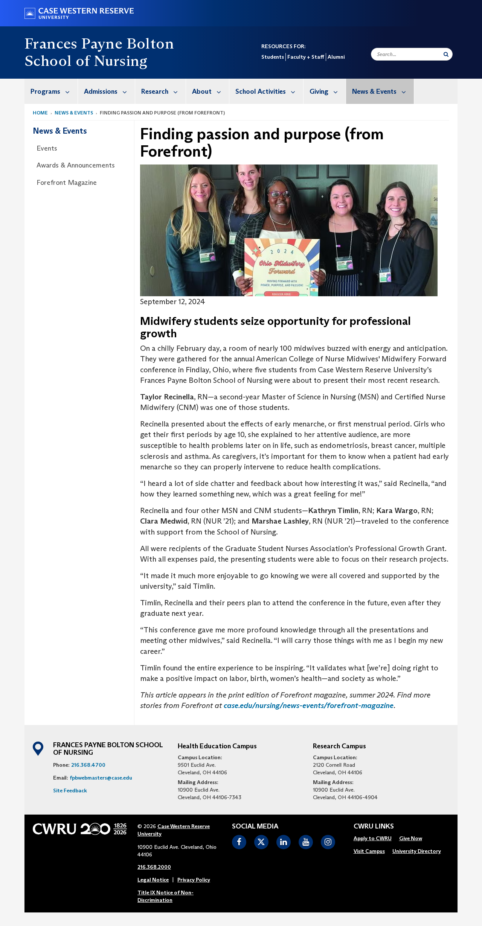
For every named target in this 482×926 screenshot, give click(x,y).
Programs (45, 91)
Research (154, 91)
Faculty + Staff (305, 56)
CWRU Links (374, 826)
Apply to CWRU (373, 838)
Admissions (100, 91)
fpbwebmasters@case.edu (101, 777)
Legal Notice (153, 879)
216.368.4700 (88, 765)
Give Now (410, 838)
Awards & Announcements (76, 165)
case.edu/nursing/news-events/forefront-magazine (309, 705)
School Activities (260, 91)
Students (272, 56)
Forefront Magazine (67, 182)
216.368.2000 (154, 867)
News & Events (374, 91)
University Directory (416, 851)
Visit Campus (369, 851)
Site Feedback (70, 790)
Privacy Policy (193, 879)
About (202, 91)
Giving (319, 91)
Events (47, 148)
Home (40, 113)
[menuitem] (51, 91)
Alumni (336, 56)
